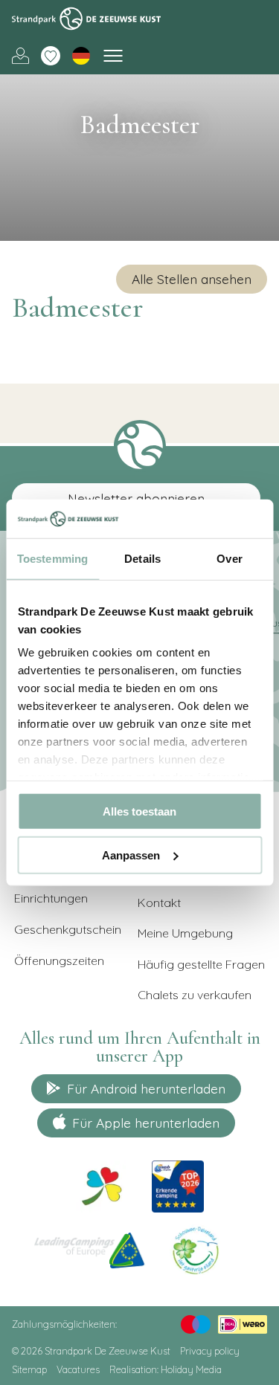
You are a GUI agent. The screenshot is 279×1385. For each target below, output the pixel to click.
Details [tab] (142, 558)
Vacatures (78, 1369)
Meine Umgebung (20, 56)
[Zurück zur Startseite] (86, 18)
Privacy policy (210, 1351)
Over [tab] (229, 558)
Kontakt (159, 902)
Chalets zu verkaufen (194, 994)
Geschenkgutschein (67, 929)
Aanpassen (131, 854)
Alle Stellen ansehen (191, 279)
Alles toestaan (139, 811)
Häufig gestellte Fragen (201, 964)
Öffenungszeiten (59, 960)
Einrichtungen (51, 898)
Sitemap (29, 1369)
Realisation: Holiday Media (165, 1369)
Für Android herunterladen (146, 1088)
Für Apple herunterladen (145, 1122)
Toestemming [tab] (52, 558)
